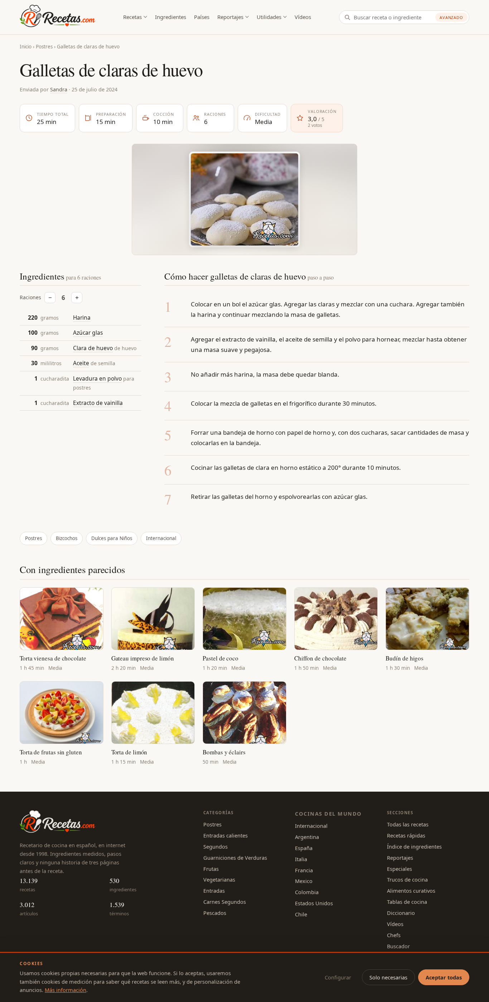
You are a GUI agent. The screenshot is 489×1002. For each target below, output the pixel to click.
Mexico (304, 880)
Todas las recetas (408, 824)
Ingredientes (170, 16)
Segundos (215, 846)
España (304, 847)
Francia (304, 870)
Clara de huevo (93, 348)
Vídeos (303, 16)
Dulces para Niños (111, 538)
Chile (301, 914)
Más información (65, 989)
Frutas (211, 868)
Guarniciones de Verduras (235, 857)
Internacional (161, 538)
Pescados (214, 912)
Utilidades (269, 16)
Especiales (399, 868)
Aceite (81, 363)
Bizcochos (66, 538)
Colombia (307, 892)
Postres (44, 46)
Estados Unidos (314, 903)
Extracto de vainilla (98, 403)
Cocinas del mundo (328, 813)
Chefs (394, 935)
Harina (82, 317)
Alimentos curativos (411, 890)
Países (201, 16)
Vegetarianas (219, 879)
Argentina (307, 836)
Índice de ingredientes (414, 846)
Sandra (58, 89)
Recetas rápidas (406, 835)
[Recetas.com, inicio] (57, 17)
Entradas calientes (225, 835)
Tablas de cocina (407, 901)
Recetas (132, 16)
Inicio (26, 46)
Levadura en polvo (97, 378)
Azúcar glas (88, 333)
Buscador (398, 946)
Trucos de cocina (407, 879)
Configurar (338, 977)
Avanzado (451, 17)
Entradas (214, 890)
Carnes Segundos (224, 901)
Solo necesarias (388, 977)
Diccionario (401, 912)
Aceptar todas (444, 977)
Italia (301, 859)
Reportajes (230, 16)
